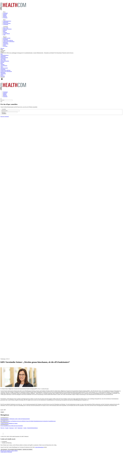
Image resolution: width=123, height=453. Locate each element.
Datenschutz (19, 427)
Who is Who (5, 27)
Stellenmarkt (5, 22)
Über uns (2, 48)
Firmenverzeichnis (7, 23)
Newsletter (5, 46)
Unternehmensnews (7, 21)
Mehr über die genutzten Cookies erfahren (9, 450)
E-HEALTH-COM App (8, 40)
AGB (15, 427)
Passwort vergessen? (5, 116)
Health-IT (5, 14)
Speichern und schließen (27, 449)
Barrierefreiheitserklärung (32, 427)
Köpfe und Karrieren (7, 28)
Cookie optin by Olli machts (6, 451)
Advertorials (5, 24)
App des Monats (6, 33)
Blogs (4, 31)
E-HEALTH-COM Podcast (8, 41)
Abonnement (5, 43)
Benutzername (4, 110)
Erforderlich (4, 441)
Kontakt (7, 427)
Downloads (5, 39)
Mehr (2, 54)
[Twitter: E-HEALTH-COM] (4, 80)
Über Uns (2, 427)
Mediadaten (5, 42)
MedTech (5, 16)
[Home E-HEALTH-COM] (13, 6)
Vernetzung (5, 13)
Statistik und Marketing (6, 442)
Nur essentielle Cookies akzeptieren (15, 449)
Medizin (4, 15)
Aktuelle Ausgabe (6, 38)
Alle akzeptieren (4, 449)
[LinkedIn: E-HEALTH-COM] (7, 80)
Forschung (5, 17)
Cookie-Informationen (39, 447)
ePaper (4, 45)
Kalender (5, 30)
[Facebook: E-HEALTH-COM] (2, 80)
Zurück (2, 412)
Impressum (11, 427)
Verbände (5, 32)
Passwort (3, 112)
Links (4, 34)
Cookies (25, 427)
